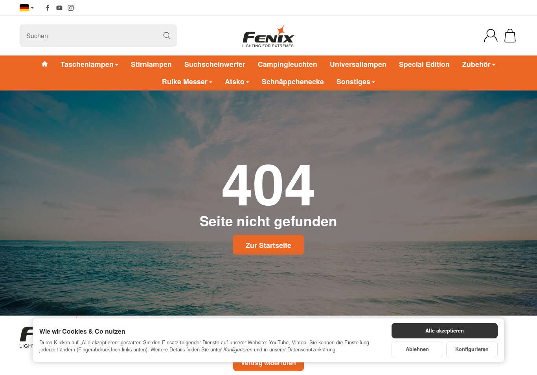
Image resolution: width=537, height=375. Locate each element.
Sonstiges (353, 81)
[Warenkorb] (510, 35)
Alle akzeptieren (444, 330)
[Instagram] (71, 8)
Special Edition (424, 64)
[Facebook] (47, 8)
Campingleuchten (287, 64)
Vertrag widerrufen (268, 362)
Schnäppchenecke (293, 81)
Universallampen (358, 64)
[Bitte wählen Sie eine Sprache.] (27, 7)
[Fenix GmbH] (268, 35)
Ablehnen (417, 349)
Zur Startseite (268, 245)
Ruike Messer (185, 81)
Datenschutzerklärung (311, 349)
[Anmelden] (491, 35)
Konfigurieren (472, 349)
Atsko (235, 81)
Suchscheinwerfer (214, 64)
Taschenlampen (87, 64)
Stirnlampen (151, 64)
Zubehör (476, 64)
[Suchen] (167, 35)
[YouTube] (59, 8)
